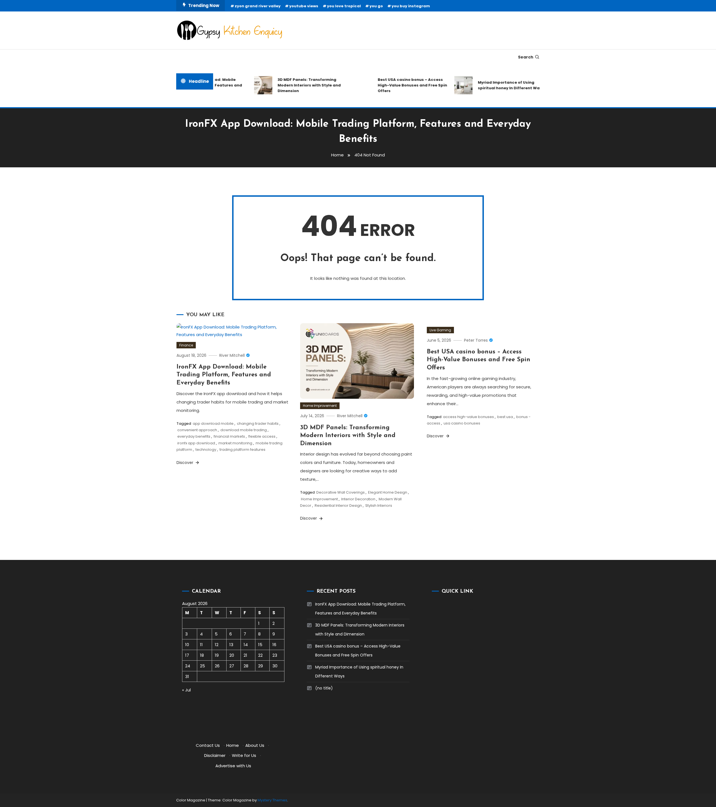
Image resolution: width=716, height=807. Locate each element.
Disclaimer (214, 755)
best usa (505, 416)
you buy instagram (411, 6)
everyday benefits (193, 436)
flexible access (261, 436)
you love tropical (344, 6)
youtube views (303, 6)
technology (206, 449)
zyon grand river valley (258, 6)
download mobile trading (243, 430)
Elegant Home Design (387, 492)
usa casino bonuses (462, 423)
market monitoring (235, 443)
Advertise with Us (233, 766)
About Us (254, 745)
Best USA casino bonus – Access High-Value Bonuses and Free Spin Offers (403, 85)
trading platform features (242, 449)
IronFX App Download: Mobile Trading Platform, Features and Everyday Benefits (223, 375)
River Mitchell (232, 355)
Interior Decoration (358, 499)
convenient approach (197, 430)
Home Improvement (320, 405)
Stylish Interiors (378, 505)
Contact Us (208, 745)
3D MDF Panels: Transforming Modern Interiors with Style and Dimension (300, 85)
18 (202, 655)
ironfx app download (196, 443)
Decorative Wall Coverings (340, 492)
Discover (185, 462)
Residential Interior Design (338, 505)
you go (376, 6)
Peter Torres (476, 340)
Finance (186, 345)
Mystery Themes (272, 800)
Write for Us (244, 755)
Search (525, 57)
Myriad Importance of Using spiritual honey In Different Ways (502, 85)
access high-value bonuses (468, 416)
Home (232, 745)
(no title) (324, 688)
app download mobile (213, 423)
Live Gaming (440, 330)
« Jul (186, 690)
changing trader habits (258, 423)
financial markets (229, 436)
